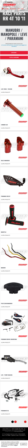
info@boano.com (9, 431)
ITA (19, 8)
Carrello (5, 8)
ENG (22, 8)
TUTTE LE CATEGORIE (14, 57)
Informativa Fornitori (20, 439)
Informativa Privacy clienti (8, 439)
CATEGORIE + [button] (14, 52)
